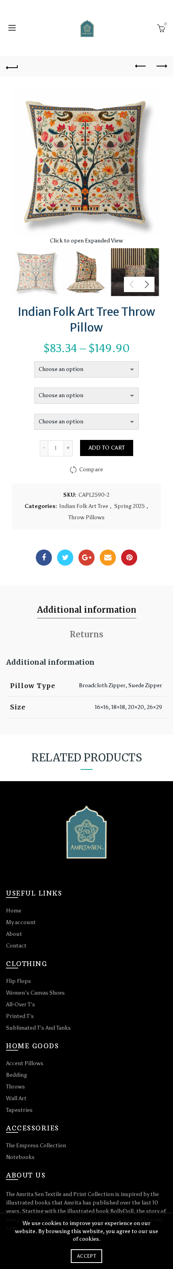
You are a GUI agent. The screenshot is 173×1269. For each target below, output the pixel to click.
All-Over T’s (20, 1004)
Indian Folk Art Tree (83, 506)
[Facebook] (44, 557)
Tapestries (19, 1110)
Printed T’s (20, 1016)
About (14, 934)
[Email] (108, 557)
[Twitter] (65, 557)
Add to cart (107, 447)
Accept (86, 1256)
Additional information (86, 610)
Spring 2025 (129, 506)
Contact (16, 945)
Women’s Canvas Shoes (35, 992)
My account (21, 922)
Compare (91, 469)
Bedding (16, 1075)
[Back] (12, 66)
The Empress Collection (36, 1145)
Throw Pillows (86, 517)
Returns (86, 634)
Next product (161, 66)
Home (13, 910)
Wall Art (16, 1098)
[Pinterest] (129, 557)
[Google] (86, 557)
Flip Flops (18, 981)
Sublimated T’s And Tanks (38, 1027)
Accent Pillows (24, 1063)
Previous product (141, 66)
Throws (15, 1086)
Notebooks (20, 1157)
